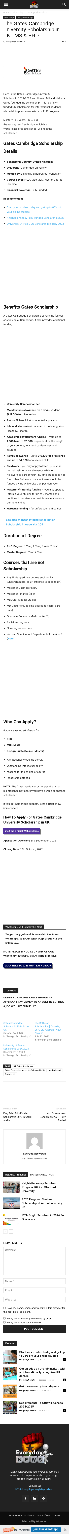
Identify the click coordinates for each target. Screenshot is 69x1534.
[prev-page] (5, 1231)
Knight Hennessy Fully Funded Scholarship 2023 (35, 217)
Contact (56, 1515)
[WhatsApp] (22, 48)
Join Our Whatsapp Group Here (45, 1529)
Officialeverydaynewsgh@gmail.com (34, 1489)
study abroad (55, 1070)
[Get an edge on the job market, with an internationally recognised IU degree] (10, 1373)
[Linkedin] (29, 48)
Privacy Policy (15, 1515)
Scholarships (18, 12)
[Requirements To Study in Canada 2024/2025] (10, 1407)
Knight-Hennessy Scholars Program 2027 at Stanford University (39, 1187)
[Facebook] (6, 48)
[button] (34, 1529)
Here (11, 638)
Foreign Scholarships (37, 12)
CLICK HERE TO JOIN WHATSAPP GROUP (28, 965)
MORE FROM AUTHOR (42, 1174)
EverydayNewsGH (14, 41)
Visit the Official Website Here (22, 830)
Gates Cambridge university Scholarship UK (25, 1070)
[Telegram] (37, 48)
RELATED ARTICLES (15, 1174)
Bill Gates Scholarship (23, 1066)
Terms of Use (43, 1515)
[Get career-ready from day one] (10, 1391)
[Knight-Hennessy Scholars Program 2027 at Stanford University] (11, 1187)
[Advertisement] (34, 264)
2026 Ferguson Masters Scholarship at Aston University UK (42, 1203)
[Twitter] (14, 48)
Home (6, 12)
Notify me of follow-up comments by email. (29, 1318)
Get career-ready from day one (39, 1386)
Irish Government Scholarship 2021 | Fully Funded (53, 1117)
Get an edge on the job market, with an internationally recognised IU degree (42, 1372)
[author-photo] (34, 1149)
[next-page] (11, 1231)
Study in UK (10, 1074)
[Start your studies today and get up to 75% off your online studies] (10, 1357)
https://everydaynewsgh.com (34, 1158)
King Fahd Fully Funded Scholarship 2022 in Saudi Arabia (17, 1117)
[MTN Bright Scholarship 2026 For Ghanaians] (11, 1219)
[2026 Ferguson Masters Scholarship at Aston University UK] (11, 1203)
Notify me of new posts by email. (24, 1322)
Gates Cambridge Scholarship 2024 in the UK (16, 1026)
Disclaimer (29, 1515)
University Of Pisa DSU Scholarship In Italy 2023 (35, 223)
